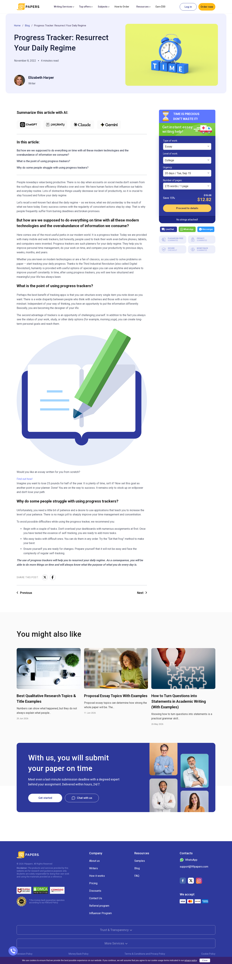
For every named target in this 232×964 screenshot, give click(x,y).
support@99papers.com (194, 866)
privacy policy (190, 960)
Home (17, 25)
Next (140, 593)
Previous (26, 593)
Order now (207, 6)
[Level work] (170, 154)
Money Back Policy (78, 953)
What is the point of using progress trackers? (43, 161)
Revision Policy (24, 953)
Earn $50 (160, 6)
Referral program (99, 905)
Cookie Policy (208, 953)
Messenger (207, 229)
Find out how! (25, 479)
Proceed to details (187, 208)
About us (94, 860)
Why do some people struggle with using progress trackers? (52, 167)
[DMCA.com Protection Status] (40, 890)
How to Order (121, 6)
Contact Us (95, 898)
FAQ (136, 875)
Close (205, 960)
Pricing (93, 883)
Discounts (95, 890)
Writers (93, 868)
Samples (139, 860)
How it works (97, 875)
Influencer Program (100, 913)
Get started (45, 798)
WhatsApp (188, 229)
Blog (27, 25)
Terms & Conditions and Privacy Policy (144, 953)
